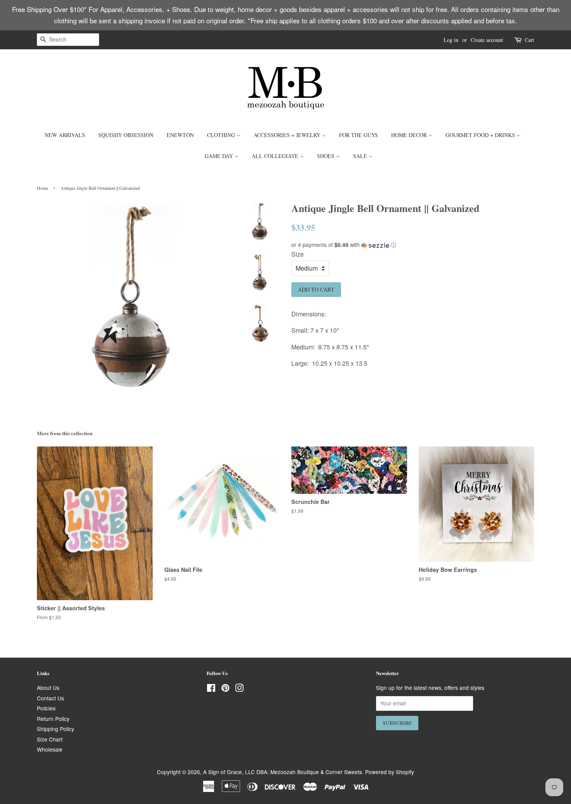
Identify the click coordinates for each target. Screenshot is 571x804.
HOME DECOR (409, 135)
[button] (412, 245)
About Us (48, 687)
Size (297, 254)
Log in (451, 39)
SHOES (326, 156)
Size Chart (50, 739)
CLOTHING (222, 135)
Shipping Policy (55, 729)
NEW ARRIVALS (65, 135)
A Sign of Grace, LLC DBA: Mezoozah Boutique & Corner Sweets (282, 772)
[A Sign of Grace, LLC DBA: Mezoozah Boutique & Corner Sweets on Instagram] (239, 689)
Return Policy (53, 718)
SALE (361, 156)
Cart (529, 39)
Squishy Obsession (125, 135)
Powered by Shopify (389, 772)
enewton (180, 135)
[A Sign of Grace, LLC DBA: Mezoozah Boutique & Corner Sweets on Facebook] (211, 689)
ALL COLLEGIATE (276, 156)
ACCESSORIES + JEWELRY (288, 135)
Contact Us (50, 698)
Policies (46, 708)
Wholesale (50, 749)
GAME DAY (220, 156)
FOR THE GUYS (358, 135)
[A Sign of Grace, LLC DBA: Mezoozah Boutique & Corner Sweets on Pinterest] (225, 689)
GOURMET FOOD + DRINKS (481, 135)
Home (42, 188)
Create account (487, 39)
